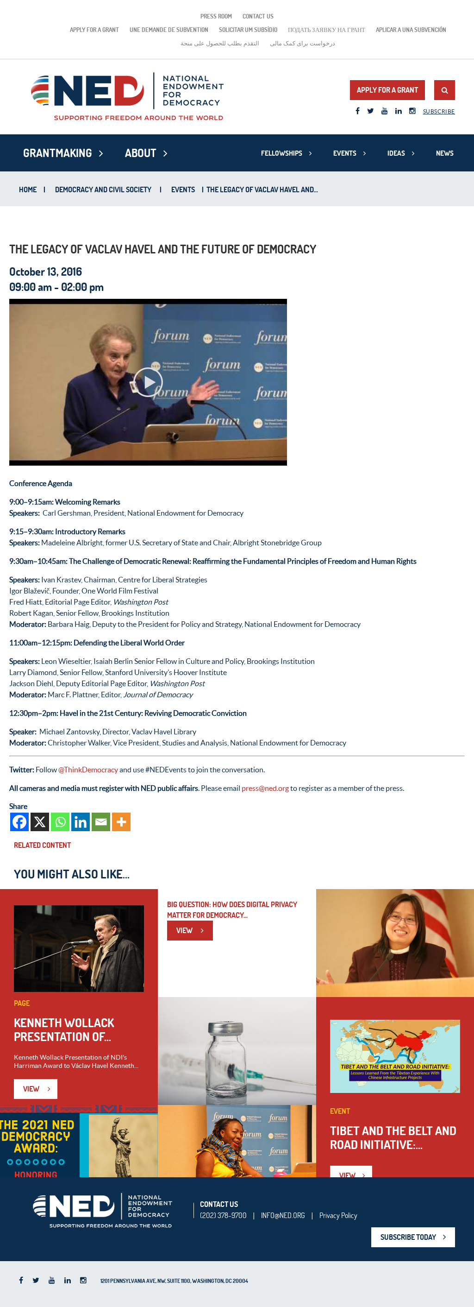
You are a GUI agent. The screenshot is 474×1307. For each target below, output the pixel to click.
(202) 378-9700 (223, 1215)
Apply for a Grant (94, 29)
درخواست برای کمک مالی (302, 43)
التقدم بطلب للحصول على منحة (220, 43)
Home (28, 189)
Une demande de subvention (169, 29)
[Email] (101, 822)
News (445, 153)
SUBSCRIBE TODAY (408, 1237)
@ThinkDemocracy (88, 769)
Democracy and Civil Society (103, 189)
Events (344, 153)
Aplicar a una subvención (411, 29)
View (32, 1088)
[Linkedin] (80, 822)
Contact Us (258, 16)
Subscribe (439, 111)
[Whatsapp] (60, 822)
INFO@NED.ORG (283, 1215)
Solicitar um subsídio (248, 29)
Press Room (216, 16)
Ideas (396, 153)
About (140, 153)
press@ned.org (265, 788)
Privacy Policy (338, 1215)
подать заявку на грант (326, 29)
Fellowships (281, 153)
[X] (40, 822)
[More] (121, 822)
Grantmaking (57, 153)
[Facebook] (19, 822)
